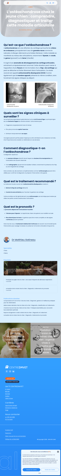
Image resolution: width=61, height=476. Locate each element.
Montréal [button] (7, 394)
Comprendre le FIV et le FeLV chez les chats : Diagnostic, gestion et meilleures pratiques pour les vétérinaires (29, 302)
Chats (5, 250)
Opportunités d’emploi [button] (11, 405)
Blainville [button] (7, 391)
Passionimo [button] (8, 433)
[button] (58, 451)
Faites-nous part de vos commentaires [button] (15, 436)
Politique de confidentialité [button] (12, 439)
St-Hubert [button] (7, 389)
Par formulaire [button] (9, 419)
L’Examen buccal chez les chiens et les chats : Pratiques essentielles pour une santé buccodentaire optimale (28, 309)
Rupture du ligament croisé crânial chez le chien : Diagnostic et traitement (25, 312)
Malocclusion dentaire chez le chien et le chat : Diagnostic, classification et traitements (29, 305)
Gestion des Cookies (50, 469)
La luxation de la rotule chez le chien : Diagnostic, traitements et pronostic (25, 315)
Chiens (30, 7)
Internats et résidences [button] (11, 408)
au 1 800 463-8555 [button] (10, 417)
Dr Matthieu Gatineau (26, 30)
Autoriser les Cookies (31, 469)
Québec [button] (7, 396)
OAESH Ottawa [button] (9, 398)
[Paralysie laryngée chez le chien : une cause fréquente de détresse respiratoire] (15, 340)
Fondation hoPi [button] (9, 430)
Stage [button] (6, 410)
